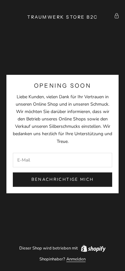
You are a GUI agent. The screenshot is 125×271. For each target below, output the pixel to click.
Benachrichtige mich (62, 179)
